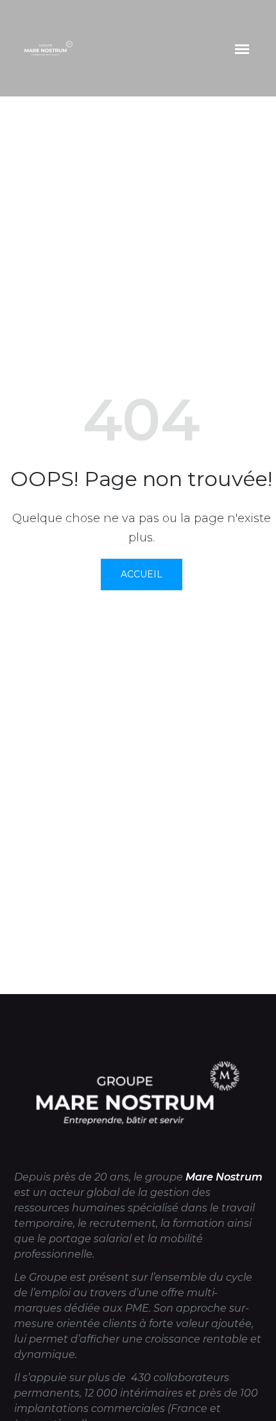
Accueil (141, 574)
